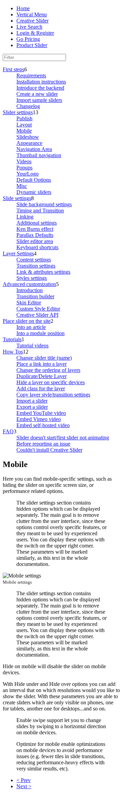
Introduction (29, 290)
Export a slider (32, 407)
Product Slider (31, 45)
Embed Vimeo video (38, 419)
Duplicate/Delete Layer (41, 376)
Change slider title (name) (44, 358)
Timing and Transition (40, 210)
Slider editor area (34, 241)
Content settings (33, 259)
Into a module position (40, 333)
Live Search (29, 27)
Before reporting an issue (43, 444)
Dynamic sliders (33, 192)
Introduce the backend (40, 88)
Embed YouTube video (41, 413)
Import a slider (31, 401)
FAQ (8, 431)
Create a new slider (37, 94)
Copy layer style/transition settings (53, 394)
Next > (23, 786)
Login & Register (35, 33)
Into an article (31, 327)
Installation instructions (41, 82)
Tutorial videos (32, 345)
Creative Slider (32, 21)
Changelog (28, 106)
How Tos (13, 352)
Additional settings (36, 223)
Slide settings (17, 198)
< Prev (23, 780)
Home (23, 8)
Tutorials (12, 339)
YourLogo (27, 174)
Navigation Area (34, 149)
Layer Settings (18, 253)
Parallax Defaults (34, 235)
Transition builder (35, 296)
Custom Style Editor (38, 309)
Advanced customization (29, 284)
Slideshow (27, 137)
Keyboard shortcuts (37, 247)
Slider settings (18, 112)
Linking (24, 217)
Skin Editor (28, 302)
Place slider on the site (27, 321)
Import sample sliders (39, 100)
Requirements (31, 75)
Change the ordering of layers (48, 370)
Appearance (29, 143)
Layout (24, 124)
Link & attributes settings (43, 272)
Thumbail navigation (38, 155)
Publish (24, 118)
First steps (13, 69)
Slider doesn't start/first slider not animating (62, 437)
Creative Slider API (37, 315)
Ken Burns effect (34, 229)
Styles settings (31, 278)
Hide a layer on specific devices (50, 382)
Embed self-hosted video (43, 425)
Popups (24, 167)
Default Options (33, 180)
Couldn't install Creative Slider (49, 450)
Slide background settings (44, 204)
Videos (23, 161)
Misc (21, 186)
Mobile (24, 131)
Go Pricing (28, 39)
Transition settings (35, 266)
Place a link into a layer (41, 364)
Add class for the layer (40, 388)
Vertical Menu (31, 14)
